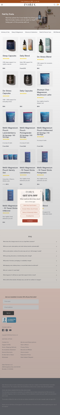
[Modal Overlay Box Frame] (29, 207)
